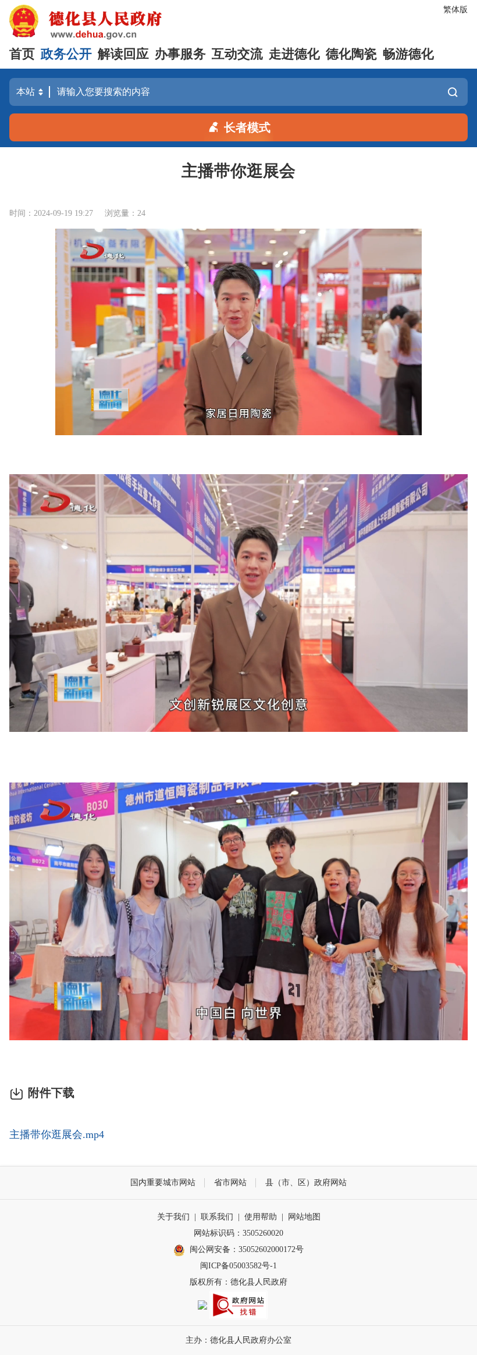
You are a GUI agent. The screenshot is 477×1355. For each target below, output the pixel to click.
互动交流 (237, 54)
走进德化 (294, 54)
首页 (22, 54)
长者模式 (247, 127)
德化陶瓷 (351, 54)
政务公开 (66, 54)
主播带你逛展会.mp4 (56, 1134)
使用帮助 (260, 1216)
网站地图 (304, 1216)
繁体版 (455, 9)
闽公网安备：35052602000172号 (247, 1249)
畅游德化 (408, 54)
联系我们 (217, 1216)
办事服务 (180, 54)
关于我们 (173, 1216)
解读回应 (123, 54)
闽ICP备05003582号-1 (238, 1265)
